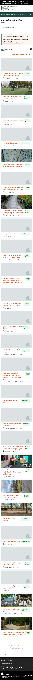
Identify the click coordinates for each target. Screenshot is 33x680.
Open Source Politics (13, 676)
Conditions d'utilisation (6, 660)
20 (22, 648)
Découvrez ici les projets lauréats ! (13, 43)
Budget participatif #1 (7, 14)
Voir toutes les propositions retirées (10, 654)
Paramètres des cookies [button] (7, 663)
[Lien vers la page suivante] (23, 645)
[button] (28, 49)
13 (18, 645)
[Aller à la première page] (12, 8)
